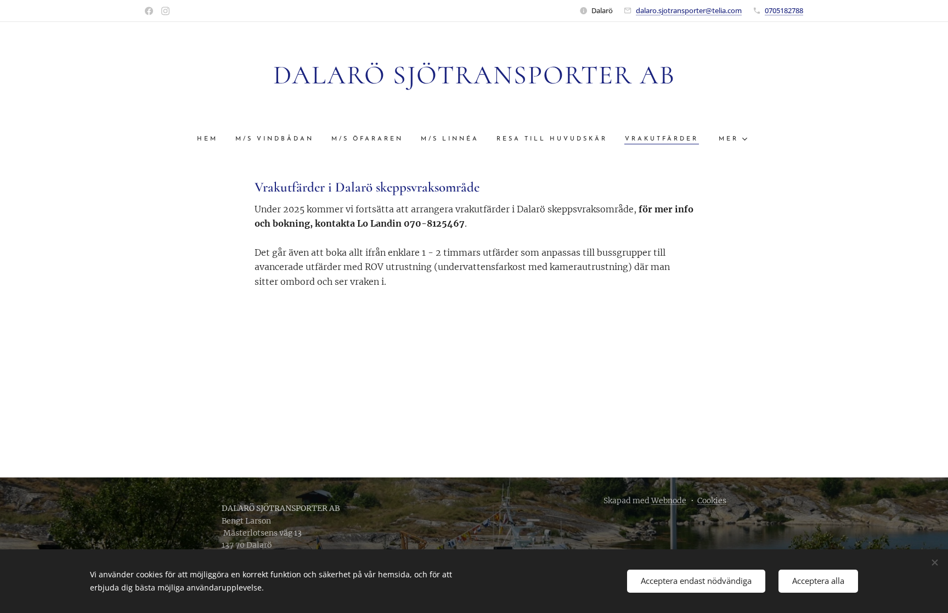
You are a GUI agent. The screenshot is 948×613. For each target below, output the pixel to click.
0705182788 (784, 10)
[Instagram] (165, 11)
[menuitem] (212, 139)
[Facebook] (149, 11)
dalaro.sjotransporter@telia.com (689, 10)
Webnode (668, 500)
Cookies (711, 500)
